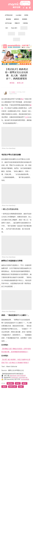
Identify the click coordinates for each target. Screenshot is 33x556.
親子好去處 (8, 23)
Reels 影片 (14, 28)
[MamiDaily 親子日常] (16, 5)
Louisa (13, 92)
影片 (7, 28)
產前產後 (8, 19)
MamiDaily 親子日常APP (18, 375)
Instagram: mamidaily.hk (19, 377)
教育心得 (20, 83)
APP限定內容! (9, 15)
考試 (22, 99)
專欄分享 (17, 23)
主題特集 (25, 23)
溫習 (4, 386)
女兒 (26, 117)
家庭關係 (24, 19)
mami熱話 (18, 15)
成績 (20, 386)
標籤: (3, 383)
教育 (24, 383)
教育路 (26, 15)
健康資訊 (16, 19)
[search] (30, 6)
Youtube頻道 (25, 379)
